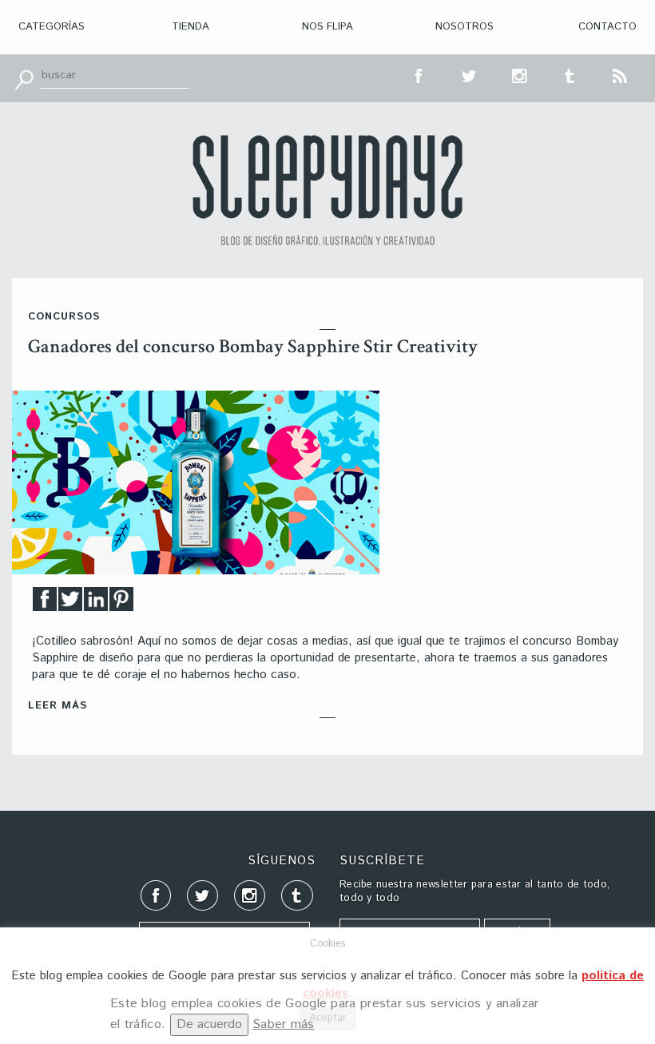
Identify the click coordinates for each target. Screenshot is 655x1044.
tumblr (570, 74)
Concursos (64, 316)
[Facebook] (45, 603)
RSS (621, 74)
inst (520, 74)
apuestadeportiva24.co (56, 845)
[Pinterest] (121, 603)
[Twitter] (70, 603)
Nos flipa (327, 26)
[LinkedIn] (96, 603)
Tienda (190, 26)
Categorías (51, 26)
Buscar (24, 78)
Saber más (283, 1024)
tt (470, 74)
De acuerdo (209, 1024)
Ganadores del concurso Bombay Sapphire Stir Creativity (253, 346)
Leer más (57, 705)
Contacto (607, 26)
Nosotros (464, 26)
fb (419, 74)
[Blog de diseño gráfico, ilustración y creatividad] (327, 190)
